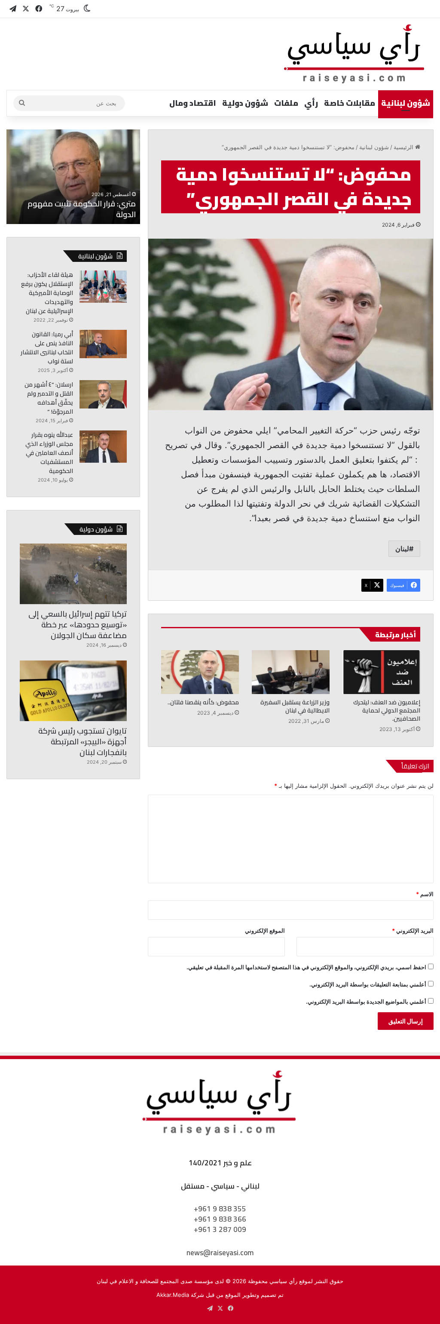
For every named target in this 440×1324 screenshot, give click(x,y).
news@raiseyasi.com (220, 1252)
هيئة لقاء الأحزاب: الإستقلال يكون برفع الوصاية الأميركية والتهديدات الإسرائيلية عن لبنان (47, 292)
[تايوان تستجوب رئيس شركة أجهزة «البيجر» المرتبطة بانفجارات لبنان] (73, 690)
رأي (311, 103)
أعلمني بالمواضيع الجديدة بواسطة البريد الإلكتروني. (366, 1001)
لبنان (402, 548)
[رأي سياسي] (355, 54)
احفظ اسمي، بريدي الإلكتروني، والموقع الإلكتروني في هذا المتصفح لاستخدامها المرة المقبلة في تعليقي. (306, 967)
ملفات (286, 103)
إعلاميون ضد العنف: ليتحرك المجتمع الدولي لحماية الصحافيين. (386, 710)
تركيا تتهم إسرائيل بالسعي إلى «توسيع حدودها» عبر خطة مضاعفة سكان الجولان (77, 624)
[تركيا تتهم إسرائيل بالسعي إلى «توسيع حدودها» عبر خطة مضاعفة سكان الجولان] (73, 574)
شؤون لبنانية (405, 103)
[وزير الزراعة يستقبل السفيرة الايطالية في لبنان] (291, 672)
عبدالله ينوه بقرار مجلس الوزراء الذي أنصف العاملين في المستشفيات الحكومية (49, 452)
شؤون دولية (245, 103)
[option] (73, 176)
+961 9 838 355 (220, 1209)
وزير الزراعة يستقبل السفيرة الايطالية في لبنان (295, 706)
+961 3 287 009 (220, 1229)
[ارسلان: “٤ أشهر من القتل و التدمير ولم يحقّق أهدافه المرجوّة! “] (103, 394)
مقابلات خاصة (349, 103)
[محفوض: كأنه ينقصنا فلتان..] (200, 672)
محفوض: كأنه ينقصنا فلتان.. (203, 702)
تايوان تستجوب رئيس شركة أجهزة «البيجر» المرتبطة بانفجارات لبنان (82, 741)
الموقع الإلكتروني (265, 930)
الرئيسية (404, 147)
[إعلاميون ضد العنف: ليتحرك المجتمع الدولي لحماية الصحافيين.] (381, 672)
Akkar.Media (172, 1294)
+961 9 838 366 (220, 1219)
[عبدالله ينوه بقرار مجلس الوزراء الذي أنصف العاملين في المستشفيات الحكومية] (103, 446)
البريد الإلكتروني (413, 930)
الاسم (425, 894)
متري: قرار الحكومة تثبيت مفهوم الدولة (82, 209)
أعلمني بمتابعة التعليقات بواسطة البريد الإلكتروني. (367, 984)
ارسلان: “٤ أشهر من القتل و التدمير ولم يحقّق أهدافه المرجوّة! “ (48, 398)
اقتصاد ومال (192, 103)
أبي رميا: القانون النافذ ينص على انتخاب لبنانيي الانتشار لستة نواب (47, 348)
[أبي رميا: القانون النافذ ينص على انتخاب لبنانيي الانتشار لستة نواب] (103, 344)
